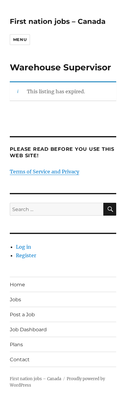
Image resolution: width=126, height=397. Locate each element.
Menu (20, 39)
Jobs (15, 299)
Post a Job (22, 314)
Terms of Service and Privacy (44, 172)
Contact (20, 359)
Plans (16, 344)
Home (17, 285)
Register (26, 255)
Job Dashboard (28, 329)
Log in (23, 247)
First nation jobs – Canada (58, 21)
